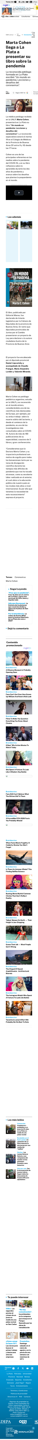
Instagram (13, 1368)
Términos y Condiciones (19, 1391)
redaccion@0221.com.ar (18, 1414)
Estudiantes (26, 16)
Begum (28, 1383)
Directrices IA (12, 1397)
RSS (20, 1397)
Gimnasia (10, 1383)
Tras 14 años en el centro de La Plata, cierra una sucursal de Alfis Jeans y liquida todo (18, 596)
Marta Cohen (12, 581)
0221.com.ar (9, 35)
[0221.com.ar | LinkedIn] (31, 2)
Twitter (23, 1368)
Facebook (18, 1368)
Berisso (27, 1377)
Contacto (27, 1397)
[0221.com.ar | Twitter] (23, 2)
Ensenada (9, 1380)
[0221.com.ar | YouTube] (27, 2)
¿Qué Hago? (19, 1383)
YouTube (27, 1368)
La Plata (18, 34)
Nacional (19, 1377)
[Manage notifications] (33, 1428)
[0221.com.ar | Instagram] (15, 2)
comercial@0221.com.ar (19, 1416)
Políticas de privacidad (19, 1394)
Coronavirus (20, 577)
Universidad (15, 16)
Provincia (11, 1377)
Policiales (4, 16)
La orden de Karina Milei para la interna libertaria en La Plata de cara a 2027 (18, 617)
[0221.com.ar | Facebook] (19, 2)
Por (7, 92)
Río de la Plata (32, 2)
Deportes (18, 1380)
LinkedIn (32, 1368)
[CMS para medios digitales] (24, 1432)
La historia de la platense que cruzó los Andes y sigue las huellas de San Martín (18, 606)
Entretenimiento (22, 1386)
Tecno (12, 1386)
